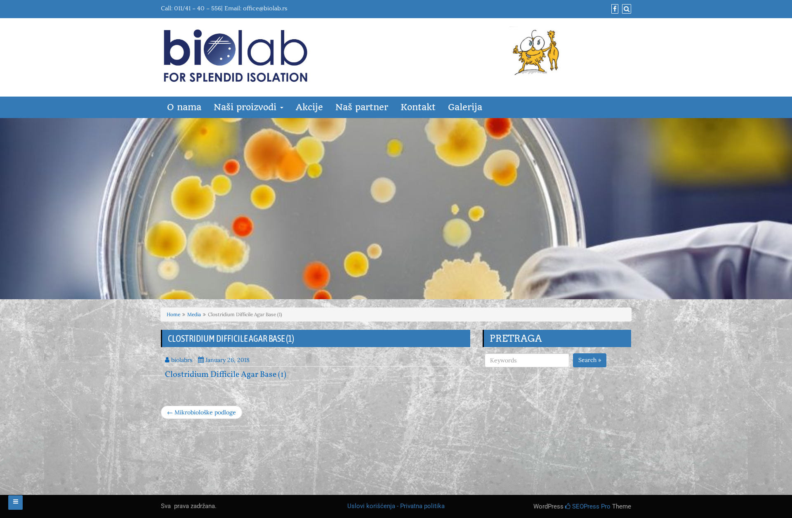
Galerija (465, 107)
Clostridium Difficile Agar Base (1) (225, 375)
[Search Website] (625, 9)
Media (194, 314)
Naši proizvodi (246, 107)
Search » (589, 360)
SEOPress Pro (590, 506)
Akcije (309, 107)
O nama (184, 107)
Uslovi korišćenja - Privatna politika (396, 506)
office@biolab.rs (265, 8)
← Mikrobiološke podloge (201, 412)
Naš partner (361, 107)
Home (173, 314)
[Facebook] (613, 9)
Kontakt (418, 107)
